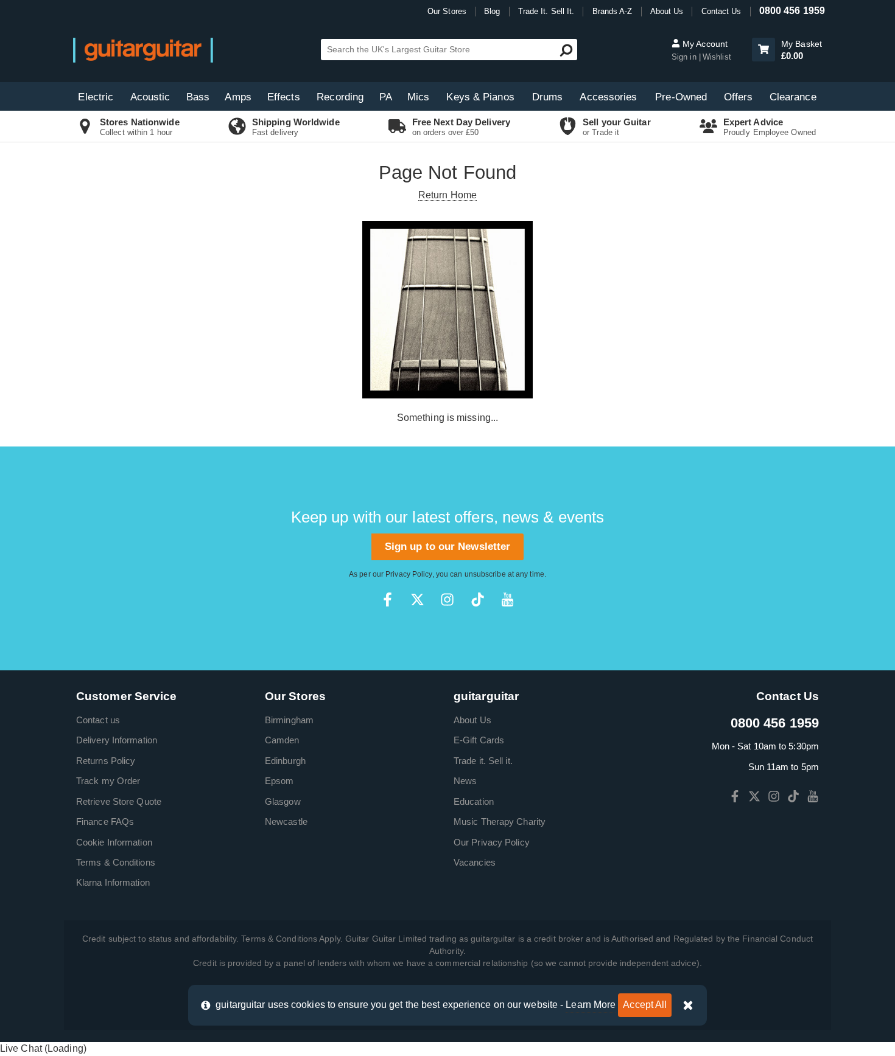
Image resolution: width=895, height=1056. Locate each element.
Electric (95, 97)
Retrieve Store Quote (118, 801)
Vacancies (475, 862)
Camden (282, 740)
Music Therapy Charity (500, 821)
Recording (340, 97)
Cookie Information (114, 842)
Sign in (684, 56)
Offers (738, 97)
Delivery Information (116, 740)
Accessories (608, 97)
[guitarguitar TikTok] (477, 599)
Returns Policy (105, 761)
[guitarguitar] (143, 49)
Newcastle (286, 821)
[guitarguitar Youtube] (507, 599)
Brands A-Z (612, 11)
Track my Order (108, 781)
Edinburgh (285, 761)
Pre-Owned (681, 97)
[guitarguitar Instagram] (447, 599)
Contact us (98, 720)
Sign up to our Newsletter (448, 546)
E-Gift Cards (479, 740)
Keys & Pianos (480, 97)
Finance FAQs (105, 821)
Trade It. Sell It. (546, 11)
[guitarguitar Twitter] (417, 599)
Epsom (279, 781)
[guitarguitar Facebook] (387, 599)
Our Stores (446, 11)
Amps (238, 97)
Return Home (447, 195)
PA (385, 97)
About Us (667, 11)
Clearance (793, 97)
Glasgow (283, 801)
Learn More (591, 1004)
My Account (704, 44)
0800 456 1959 (792, 10)
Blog (492, 11)
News (465, 781)
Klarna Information (113, 882)
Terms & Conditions (115, 862)
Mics (418, 97)
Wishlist (717, 56)
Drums (547, 97)
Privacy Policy (408, 574)
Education (474, 801)
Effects (283, 97)
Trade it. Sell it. (483, 761)
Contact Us (721, 11)
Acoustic (150, 97)
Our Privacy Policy (492, 842)
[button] (763, 49)
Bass (197, 97)
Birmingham (289, 720)
